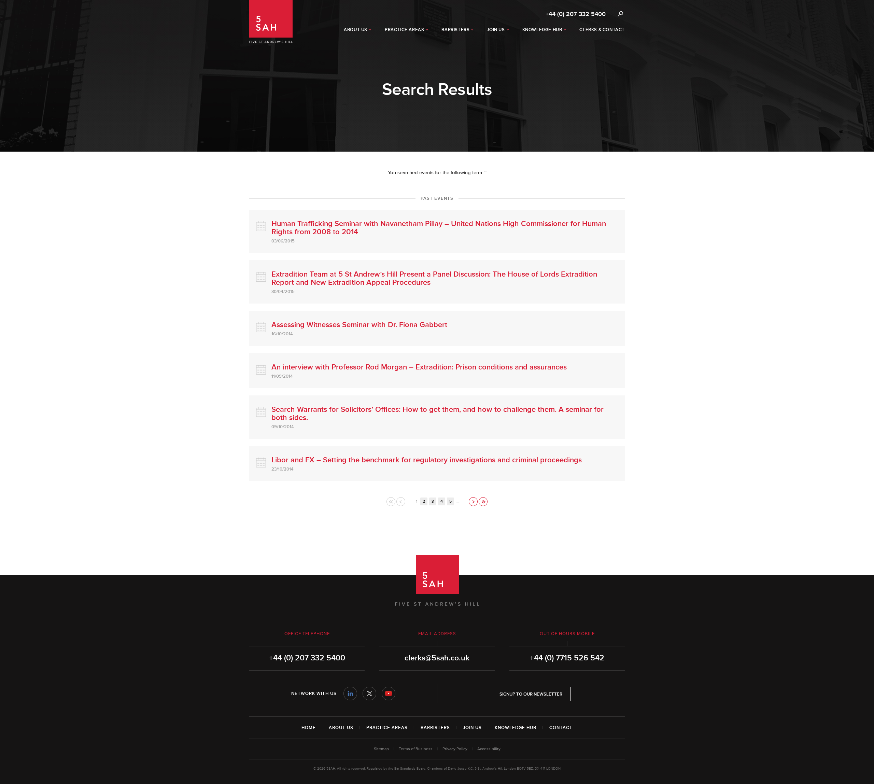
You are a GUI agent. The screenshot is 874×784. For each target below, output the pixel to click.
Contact (561, 727)
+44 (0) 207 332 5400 (576, 14)
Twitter (369, 693)
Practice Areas (387, 727)
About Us (341, 727)
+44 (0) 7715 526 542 (567, 658)
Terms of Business (416, 749)
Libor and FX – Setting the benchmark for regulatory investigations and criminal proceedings (426, 460)
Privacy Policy (454, 749)
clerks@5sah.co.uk (437, 658)
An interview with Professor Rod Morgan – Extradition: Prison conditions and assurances (419, 367)
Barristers (435, 727)
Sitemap (381, 749)
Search (620, 14)
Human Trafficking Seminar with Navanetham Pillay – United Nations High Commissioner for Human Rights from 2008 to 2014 (438, 228)
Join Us (472, 727)
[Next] (474, 501)
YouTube (388, 693)
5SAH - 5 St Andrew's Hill (271, 21)
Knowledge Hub (515, 727)
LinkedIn (350, 693)
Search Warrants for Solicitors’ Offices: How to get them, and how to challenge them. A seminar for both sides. (437, 413)
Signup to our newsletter (530, 694)
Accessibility (489, 749)
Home (308, 727)
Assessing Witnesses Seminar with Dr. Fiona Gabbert (359, 325)
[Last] (483, 501)
